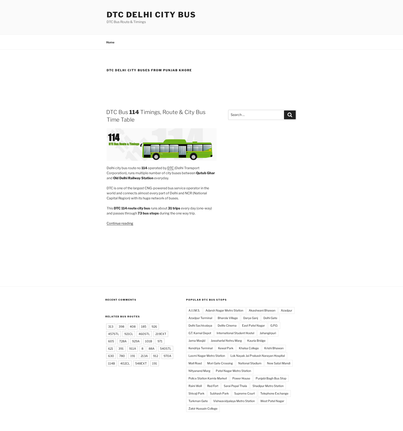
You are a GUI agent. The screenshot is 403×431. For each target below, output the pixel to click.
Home (110, 42)
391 (121, 348)
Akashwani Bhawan (262, 310)
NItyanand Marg (199, 371)
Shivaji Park (196, 393)
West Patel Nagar (272, 401)
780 (122, 356)
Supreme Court (244, 393)
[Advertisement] (201, 88)
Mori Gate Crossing (220, 363)
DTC (170, 168)
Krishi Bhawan (274, 348)
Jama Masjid (196, 340)
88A (151, 348)
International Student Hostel (235, 333)
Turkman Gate (198, 401)
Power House (241, 378)
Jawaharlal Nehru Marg (226, 340)
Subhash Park (219, 393)
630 (111, 356)
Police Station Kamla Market (207, 378)
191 (132, 356)
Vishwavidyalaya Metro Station (234, 401)
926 (154, 326)
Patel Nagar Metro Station (233, 371)
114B (111, 363)
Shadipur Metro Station (268, 386)
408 (133, 326)
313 (110, 326)
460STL (144, 334)
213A (144, 356)
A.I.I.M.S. (194, 310)
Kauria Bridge (256, 340)
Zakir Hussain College (202, 408)
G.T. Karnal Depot (199, 333)
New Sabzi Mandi (278, 363)
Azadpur (286, 310)
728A (123, 341)
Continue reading (120, 223)
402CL (125, 363)
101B (148, 341)
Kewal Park (225, 348)
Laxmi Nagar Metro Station (206, 355)
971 (159, 341)
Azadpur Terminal (200, 318)
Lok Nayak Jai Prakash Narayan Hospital (257, 355)
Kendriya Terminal (200, 348)
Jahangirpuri (268, 333)
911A (132, 348)
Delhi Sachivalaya (200, 325)
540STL (165, 348)
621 (110, 348)
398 (121, 326)
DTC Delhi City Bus (151, 14)
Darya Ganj (250, 318)
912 (155, 356)
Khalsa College (249, 348)
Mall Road (195, 363)
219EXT (160, 334)
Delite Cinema (227, 325)
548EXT (141, 363)
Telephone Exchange (274, 393)
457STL (113, 334)
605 (111, 341)
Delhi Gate (270, 318)
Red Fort (212, 386)
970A (167, 356)
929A (136, 341)
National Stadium (250, 363)
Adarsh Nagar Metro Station (224, 310)
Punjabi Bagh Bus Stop (271, 378)
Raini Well (195, 386)
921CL (128, 334)
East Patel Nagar (253, 325)
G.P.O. (274, 325)
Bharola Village (228, 318)
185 (143, 326)
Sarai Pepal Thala (235, 386)
